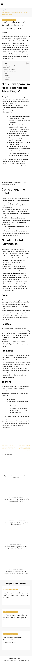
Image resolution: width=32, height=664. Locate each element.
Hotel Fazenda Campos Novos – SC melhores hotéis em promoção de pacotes (16, 572)
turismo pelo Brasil (8, 290)
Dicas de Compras (10, 520)
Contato (20, 658)
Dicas (16, 473)
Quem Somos (12, 658)
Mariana (5, 32)
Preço (6, 73)
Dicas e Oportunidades (20, 520)
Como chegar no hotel (9, 69)
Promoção (7, 77)
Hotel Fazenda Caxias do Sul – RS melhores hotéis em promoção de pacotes (15, 617)
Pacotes (6, 75)
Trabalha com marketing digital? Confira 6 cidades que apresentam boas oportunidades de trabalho (16, 548)
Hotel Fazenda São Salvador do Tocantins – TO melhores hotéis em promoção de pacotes (15, 639)
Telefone (6, 79)
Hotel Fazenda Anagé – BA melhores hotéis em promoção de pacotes (16, 500)
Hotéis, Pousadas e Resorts (9, 19)
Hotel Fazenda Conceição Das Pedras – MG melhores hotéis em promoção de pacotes (16, 595)
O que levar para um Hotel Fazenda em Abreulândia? (14, 66)
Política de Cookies (23, 660)
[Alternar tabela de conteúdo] (27, 63)
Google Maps (6, 224)
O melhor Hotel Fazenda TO (10, 71)
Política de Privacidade (9, 660)
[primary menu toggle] (2, 4)
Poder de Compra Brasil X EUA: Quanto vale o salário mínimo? (16, 523)
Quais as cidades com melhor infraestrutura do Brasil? (16, 476)
